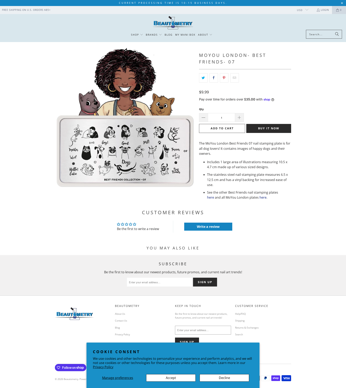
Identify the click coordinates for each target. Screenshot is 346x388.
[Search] (337, 34)
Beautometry (71, 379)
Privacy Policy (103, 367)
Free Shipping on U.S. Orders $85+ (26, 10)
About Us (120, 314)
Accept (171, 378)
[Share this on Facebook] (213, 77)
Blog (117, 327)
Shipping (240, 320)
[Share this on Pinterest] (224, 77)
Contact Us (121, 320)
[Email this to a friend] (234, 77)
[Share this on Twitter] (203, 77)
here (210, 197)
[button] (137, 35)
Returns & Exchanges (247, 327)
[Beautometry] (173, 23)
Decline (224, 378)
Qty (201, 109)
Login (325, 10)
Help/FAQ (240, 314)
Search (239, 334)
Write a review (208, 226)
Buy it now (268, 128)
